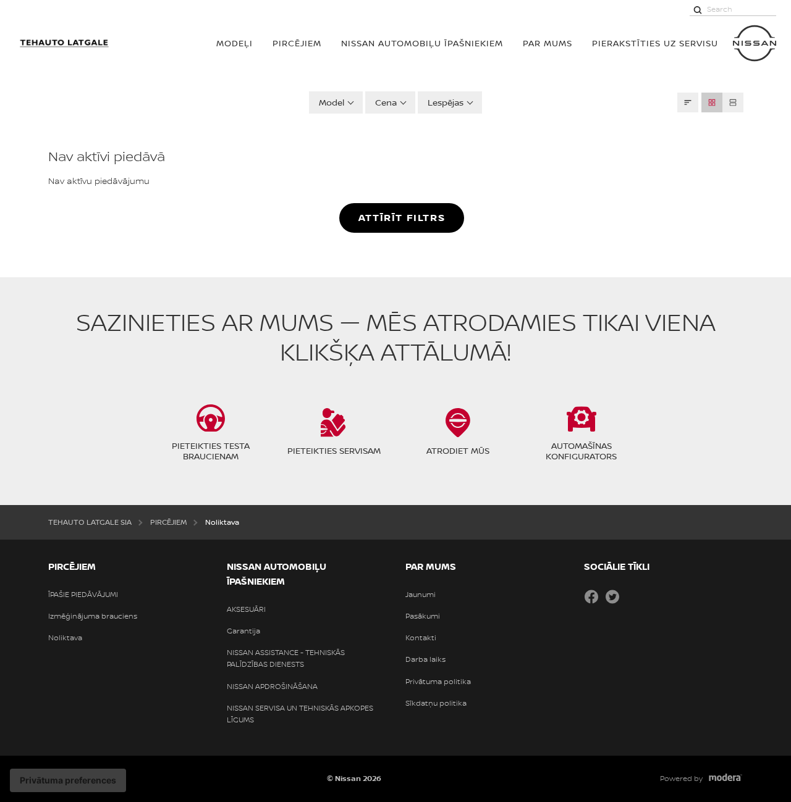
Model (331, 102)
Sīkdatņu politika (436, 703)
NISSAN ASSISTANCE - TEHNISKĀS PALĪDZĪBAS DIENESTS (286, 658)
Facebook (591, 596)
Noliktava (65, 638)
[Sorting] (687, 102)
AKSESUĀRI (246, 609)
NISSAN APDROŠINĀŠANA (272, 686)
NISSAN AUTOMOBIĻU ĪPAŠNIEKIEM (422, 43)
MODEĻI (234, 43)
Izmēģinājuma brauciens (92, 616)
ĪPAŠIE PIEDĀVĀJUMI (83, 594)
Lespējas (445, 102)
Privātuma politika (438, 682)
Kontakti (420, 638)
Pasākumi (422, 616)
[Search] (698, 9)
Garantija (243, 631)
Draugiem (633, 596)
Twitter (612, 596)
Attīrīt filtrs (401, 217)
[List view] (732, 102)
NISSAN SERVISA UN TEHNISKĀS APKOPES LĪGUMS (300, 714)
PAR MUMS (547, 43)
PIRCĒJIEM (297, 43)
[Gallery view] (711, 102)
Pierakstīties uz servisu (655, 43)
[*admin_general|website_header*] (754, 43)
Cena (386, 102)
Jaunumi (420, 594)
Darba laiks (425, 659)
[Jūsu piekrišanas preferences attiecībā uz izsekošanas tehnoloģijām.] (68, 780)
